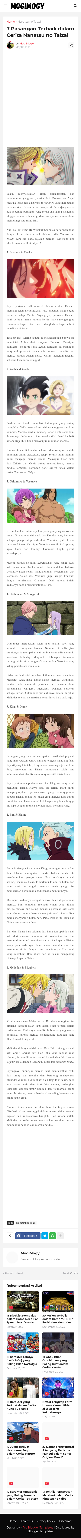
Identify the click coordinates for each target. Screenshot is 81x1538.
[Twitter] (44, 1235)
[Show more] (60, 1235)
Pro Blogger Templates (37, 1527)
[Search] (76, 6)
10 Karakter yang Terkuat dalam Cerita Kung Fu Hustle (21, 1405)
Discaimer (66, 1521)
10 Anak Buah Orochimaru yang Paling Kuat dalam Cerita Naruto (55, 1362)
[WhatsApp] (52, 1235)
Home (11, 21)
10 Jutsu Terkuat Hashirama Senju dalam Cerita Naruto (21, 1450)
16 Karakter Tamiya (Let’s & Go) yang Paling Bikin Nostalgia (22, 1360)
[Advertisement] (40, 101)
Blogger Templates (40, 1531)
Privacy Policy (46, 1521)
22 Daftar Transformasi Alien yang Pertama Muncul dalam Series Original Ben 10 (58, 1452)
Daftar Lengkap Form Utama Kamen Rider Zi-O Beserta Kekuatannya (57, 1407)
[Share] (71, 45)
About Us (27, 1521)
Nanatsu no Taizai (29, 21)
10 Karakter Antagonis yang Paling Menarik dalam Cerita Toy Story (22, 1495)
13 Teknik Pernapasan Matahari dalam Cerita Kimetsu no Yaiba (57, 1495)
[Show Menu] (5, 6)
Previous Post (14, 1273)
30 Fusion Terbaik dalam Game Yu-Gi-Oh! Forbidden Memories (58, 1319)
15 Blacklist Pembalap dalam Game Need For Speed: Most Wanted (22, 1319)
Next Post (69, 1273)
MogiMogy (30, 1253)
